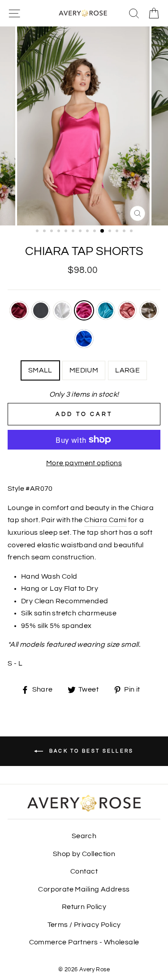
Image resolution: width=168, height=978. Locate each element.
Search (84, 836)
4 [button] (59, 231)
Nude (149, 310)
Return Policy (84, 906)
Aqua (106, 310)
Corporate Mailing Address (83, 889)
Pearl (62, 310)
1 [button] (38, 231)
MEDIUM (83, 370)
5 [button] (67, 231)
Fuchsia (84, 310)
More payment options (84, 463)
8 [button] (88, 231)
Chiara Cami (105, 520)
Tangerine (127, 310)
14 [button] (132, 231)
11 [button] (110, 231)
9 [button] (95, 231)
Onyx (41, 310)
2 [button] (45, 231)
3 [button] (52, 231)
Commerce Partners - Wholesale (84, 942)
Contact (84, 871)
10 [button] (102, 231)
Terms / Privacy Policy (84, 924)
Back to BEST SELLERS (90, 750)
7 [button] (81, 231)
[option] (84, 125)
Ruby (19, 310)
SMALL (40, 370)
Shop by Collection (84, 853)
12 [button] (118, 231)
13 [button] (125, 231)
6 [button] (74, 231)
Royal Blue (84, 338)
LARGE (127, 370)
